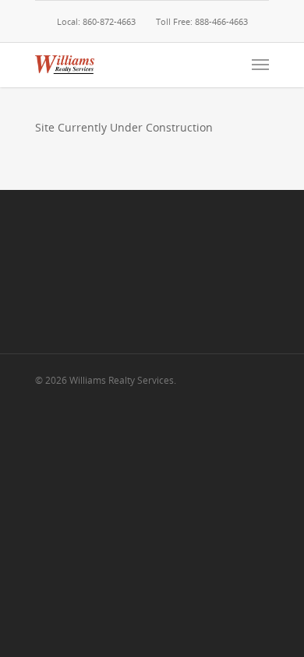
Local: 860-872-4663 (96, 21)
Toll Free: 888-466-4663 (202, 21)
